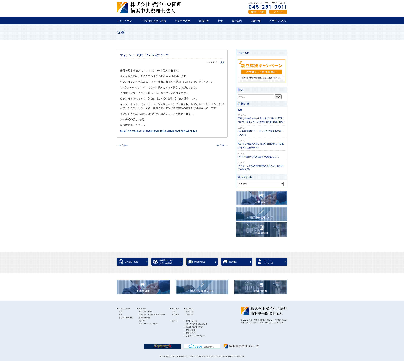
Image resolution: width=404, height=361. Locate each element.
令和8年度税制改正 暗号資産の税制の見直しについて (260, 133)
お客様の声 (190, 333)
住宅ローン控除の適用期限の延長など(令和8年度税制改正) (261, 168)
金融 (120, 314)
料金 (220, 20)
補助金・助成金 (125, 317)
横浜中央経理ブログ (194, 327)
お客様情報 (190, 330)
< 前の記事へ (122, 145)
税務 (121, 32)
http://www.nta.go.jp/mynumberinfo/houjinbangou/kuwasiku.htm (158, 130)
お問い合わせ (257, 11)
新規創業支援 (144, 317)
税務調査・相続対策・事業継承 (152, 314)
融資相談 (142, 320)
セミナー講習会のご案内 (196, 324)
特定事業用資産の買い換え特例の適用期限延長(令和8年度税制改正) (261, 145)
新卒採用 (189, 311)
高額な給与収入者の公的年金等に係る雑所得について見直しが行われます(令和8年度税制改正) (261, 120)
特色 (173, 311)
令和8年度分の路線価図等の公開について (258, 156)
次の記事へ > (222, 145)
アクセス (278, 11)
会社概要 (175, 314)
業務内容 (204, 20)
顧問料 (174, 321)
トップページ (124, 20)
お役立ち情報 (124, 308)
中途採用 (189, 314)
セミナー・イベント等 (148, 323)
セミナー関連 (182, 20)
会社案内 (237, 20)
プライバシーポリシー (195, 336)
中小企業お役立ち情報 (153, 20)
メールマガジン (278, 20)
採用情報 (256, 20)
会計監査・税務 (145, 311)
